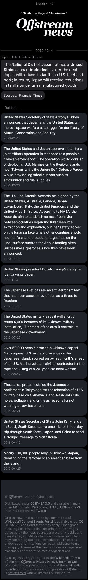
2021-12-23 (12, 185)
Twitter (41, 511)
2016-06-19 (12, 374)
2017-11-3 (11, 280)
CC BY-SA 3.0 (40, 503)
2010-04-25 (12, 468)
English (40, 3)
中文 (51, 3)
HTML (53, 507)
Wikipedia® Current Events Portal (29, 521)
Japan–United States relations (21, 57)
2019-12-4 (44, 50)
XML (77, 507)
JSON (63, 507)
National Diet (23, 64)
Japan (47, 64)
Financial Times (30, 95)
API (15, 507)
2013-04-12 (12, 442)
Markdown (39, 507)
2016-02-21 (12, 411)
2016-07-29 (12, 337)
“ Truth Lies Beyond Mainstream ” (44, 13)
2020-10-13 (12, 259)
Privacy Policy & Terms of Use (49, 562)
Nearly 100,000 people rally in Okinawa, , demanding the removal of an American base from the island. (43, 458)
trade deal (39, 69)
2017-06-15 (12, 306)
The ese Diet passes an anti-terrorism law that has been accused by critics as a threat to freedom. (42, 295)
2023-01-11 (12, 138)
